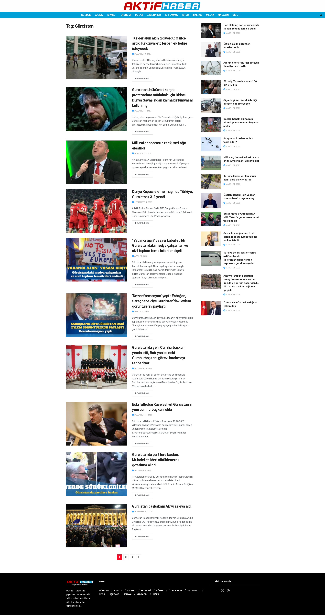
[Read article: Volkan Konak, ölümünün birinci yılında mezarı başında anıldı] (211, 124)
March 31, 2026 (232, 33)
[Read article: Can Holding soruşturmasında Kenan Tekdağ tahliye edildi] (211, 30)
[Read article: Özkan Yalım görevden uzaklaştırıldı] (211, 49)
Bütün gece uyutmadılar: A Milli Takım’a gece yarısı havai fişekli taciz (241, 217)
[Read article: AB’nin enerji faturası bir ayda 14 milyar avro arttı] (211, 68)
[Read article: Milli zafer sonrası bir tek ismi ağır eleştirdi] (96, 162)
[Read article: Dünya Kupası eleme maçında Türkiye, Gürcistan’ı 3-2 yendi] (96, 211)
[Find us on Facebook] (216, 591)
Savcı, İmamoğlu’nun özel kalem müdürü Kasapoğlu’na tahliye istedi (240, 237)
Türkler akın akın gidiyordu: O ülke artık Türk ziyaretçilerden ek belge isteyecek (159, 43)
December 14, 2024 (143, 415)
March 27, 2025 (141, 311)
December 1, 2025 (142, 111)
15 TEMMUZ (172, 15)
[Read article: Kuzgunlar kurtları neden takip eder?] (211, 144)
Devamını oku (144, 78)
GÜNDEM (86, 15)
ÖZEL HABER (154, 15)
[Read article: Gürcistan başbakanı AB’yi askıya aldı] (96, 525)
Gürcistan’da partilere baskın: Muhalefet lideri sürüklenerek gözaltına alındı (155, 459)
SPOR (185, 15)
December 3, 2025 (142, 54)
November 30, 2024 (143, 512)
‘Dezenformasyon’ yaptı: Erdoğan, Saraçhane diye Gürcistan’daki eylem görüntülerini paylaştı (161, 301)
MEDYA (210, 15)
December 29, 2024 (143, 368)
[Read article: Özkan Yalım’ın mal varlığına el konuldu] (211, 308)
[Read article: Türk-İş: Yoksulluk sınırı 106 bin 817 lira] (211, 87)
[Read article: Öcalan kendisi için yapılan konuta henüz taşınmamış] (211, 200)
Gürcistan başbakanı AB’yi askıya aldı (161, 506)
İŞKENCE (197, 15)
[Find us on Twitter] (222, 591)
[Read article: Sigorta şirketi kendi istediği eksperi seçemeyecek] (211, 105)
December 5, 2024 (142, 470)
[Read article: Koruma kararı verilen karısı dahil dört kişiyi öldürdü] (211, 181)
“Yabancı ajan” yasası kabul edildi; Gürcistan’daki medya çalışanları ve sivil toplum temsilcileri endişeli (160, 245)
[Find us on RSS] (229, 591)
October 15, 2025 (142, 153)
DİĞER (235, 15)
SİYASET (112, 15)
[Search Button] (321, 15)
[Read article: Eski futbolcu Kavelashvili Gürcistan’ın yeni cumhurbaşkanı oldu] (96, 424)
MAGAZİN (223, 15)
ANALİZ (99, 15)
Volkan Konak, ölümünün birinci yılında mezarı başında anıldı (240, 122)
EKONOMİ (126, 15)
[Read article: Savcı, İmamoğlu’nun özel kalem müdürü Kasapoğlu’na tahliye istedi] (211, 238)
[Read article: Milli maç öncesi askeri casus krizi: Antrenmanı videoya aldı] (211, 163)
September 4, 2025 (143, 202)
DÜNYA (139, 15)
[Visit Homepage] (162, 6)
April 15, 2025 (140, 256)
